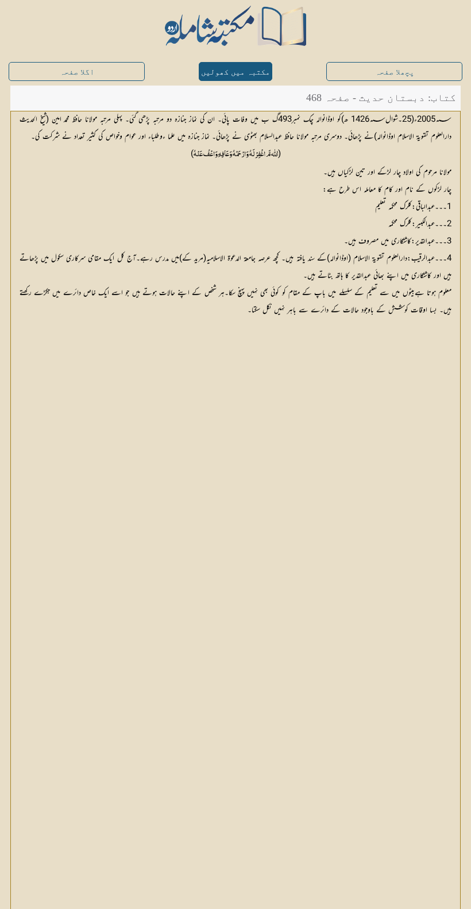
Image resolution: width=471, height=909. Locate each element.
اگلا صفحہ (77, 72)
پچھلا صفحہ (394, 72)
